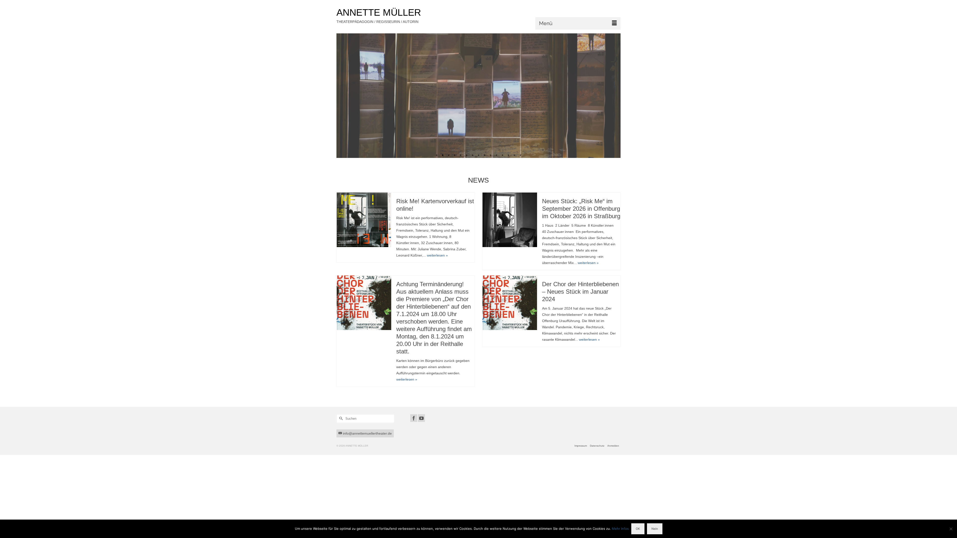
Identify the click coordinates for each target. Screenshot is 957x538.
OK (638, 529)
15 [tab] (520, 155)
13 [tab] (508, 155)
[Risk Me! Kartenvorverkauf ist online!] (364, 220)
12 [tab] (502, 155)
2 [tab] (442, 155)
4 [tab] (454, 155)
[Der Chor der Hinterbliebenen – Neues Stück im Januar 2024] (509, 302)
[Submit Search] (340, 418)
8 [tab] (478, 155)
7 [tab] (472, 155)
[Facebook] (413, 418)
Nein (654, 529)
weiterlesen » (437, 255)
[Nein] (950, 528)
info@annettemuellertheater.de (367, 433)
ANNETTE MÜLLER (378, 12)
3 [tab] (448, 155)
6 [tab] (466, 155)
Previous (342, 95)
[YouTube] (421, 418)
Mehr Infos (620, 529)
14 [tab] (514, 155)
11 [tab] (496, 155)
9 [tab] (484, 155)
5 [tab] (460, 155)
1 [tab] (436, 155)
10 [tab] (490, 155)
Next (614, 95)
